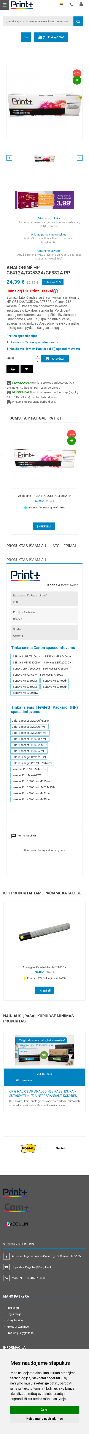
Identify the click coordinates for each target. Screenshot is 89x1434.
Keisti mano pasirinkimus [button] (44, 1418)
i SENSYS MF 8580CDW (26, 662)
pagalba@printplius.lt (38, 1267)
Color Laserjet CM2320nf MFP (30, 732)
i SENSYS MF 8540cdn (57, 656)
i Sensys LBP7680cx (55, 668)
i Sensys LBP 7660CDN (26, 668)
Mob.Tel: (29, 1278)
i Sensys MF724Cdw (24, 674)
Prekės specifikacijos (22, 336)
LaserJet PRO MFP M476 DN (29, 769)
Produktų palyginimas (20, 1333)
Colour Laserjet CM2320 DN (29, 757)
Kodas (52, 585)
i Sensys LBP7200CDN (58, 662)
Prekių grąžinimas (18, 1326)
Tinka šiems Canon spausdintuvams (32, 342)
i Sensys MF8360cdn (54, 686)
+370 (36, 1278)
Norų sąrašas (15, 1320)
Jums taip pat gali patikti (36, 418)
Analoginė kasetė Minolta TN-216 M (44, 967)
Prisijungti (13, 1307)
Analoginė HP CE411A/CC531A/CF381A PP (44, 495)
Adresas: (46, 1256)
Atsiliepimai (64, 545)
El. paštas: (32, 1267)
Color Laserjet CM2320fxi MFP (30, 720)
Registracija (14, 1314)
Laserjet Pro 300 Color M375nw (31, 781)
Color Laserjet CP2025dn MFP (30, 738)
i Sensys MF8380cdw (25, 692)
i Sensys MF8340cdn (54, 680)
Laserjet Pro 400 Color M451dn (31, 793)
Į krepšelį (57, 358)
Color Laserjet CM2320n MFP (29, 726)
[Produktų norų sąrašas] (27, 369)
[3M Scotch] (61, 1148)
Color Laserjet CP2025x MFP (29, 751)
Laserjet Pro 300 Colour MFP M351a (34, 787)
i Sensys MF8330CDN (25, 680)
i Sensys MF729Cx (51, 674)
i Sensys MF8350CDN (25, 686)
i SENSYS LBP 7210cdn (26, 656)
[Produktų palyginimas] (12, 369)
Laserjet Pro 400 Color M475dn (31, 799)
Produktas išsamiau (26, 545)
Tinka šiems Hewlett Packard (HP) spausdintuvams (43, 349)
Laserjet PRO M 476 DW (26, 775)
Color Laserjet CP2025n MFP (29, 745)
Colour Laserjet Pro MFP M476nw (32, 763)
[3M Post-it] (28, 1148)
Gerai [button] (44, 1410)
